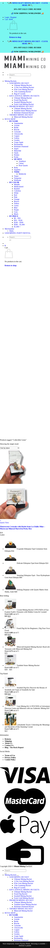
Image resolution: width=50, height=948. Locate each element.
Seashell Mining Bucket (23, 896)
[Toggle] (18, 875)
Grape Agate (18, 936)
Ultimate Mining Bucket (23, 85)
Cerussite (17, 926)
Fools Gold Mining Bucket (24, 898)
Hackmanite (18, 938)
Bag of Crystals (19, 888)
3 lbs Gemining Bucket (22, 92)
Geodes (17, 934)
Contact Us (9, 745)
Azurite (16, 919)
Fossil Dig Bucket (20, 894)
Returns (8, 739)
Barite (16, 921)
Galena (16, 932)
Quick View (4, 523)
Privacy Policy (10, 758)
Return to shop (15, 37)
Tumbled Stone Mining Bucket (25, 904)
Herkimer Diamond (21, 940)
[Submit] (10, 77)
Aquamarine (18, 917)
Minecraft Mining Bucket (23, 911)
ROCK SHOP (10, 913)
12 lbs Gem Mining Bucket (24, 87)
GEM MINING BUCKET (19, 83)
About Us (8, 743)
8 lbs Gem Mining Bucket (23, 90)
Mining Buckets (10, 81)
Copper (16, 930)
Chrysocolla (18, 928)
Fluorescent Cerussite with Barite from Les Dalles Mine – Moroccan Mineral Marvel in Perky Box (22, 528)
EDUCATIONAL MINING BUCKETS (24, 890)
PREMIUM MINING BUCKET (21, 900)
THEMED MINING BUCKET (21, 909)
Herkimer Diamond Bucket (24, 907)
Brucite (16, 923)
